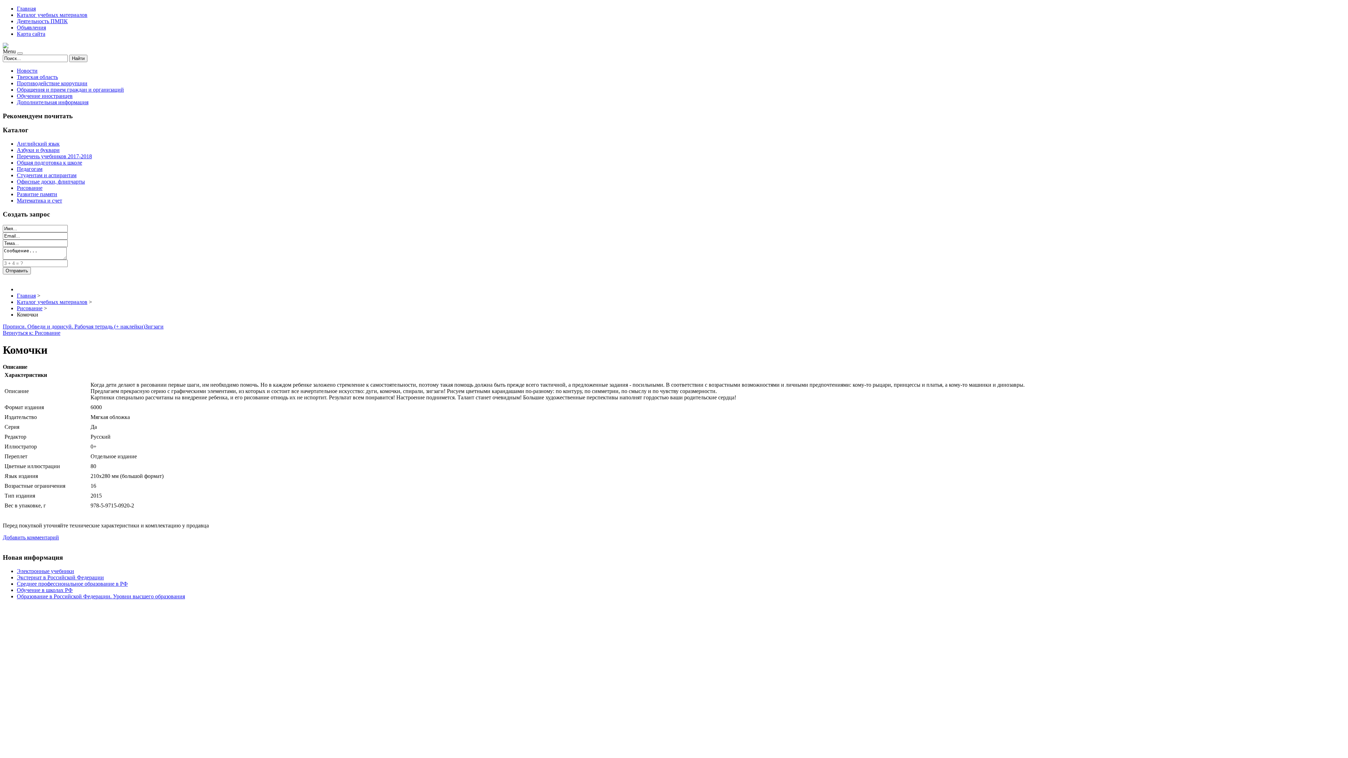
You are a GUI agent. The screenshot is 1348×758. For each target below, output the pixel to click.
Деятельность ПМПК (42, 21)
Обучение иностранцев (45, 96)
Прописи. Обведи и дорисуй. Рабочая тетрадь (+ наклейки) (74, 327)
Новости (27, 71)
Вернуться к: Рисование (31, 333)
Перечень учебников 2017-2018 (54, 156)
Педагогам (29, 169)
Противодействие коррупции (52, 83)
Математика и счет (39, 201)
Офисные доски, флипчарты (51, 182)
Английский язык (38, 144)
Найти (78, 58)
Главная (26, 9)
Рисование (29, 188)
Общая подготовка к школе (49, 163)
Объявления (31, 28)
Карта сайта (31, 34)
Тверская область (37, 77)
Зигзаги (154, 327)
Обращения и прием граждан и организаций (70, 90)
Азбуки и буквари (38, 150)
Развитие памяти (37, 194)
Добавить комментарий (31, 537)
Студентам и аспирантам (47, 175)
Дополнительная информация (52, 102)
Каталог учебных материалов (52, 15)
